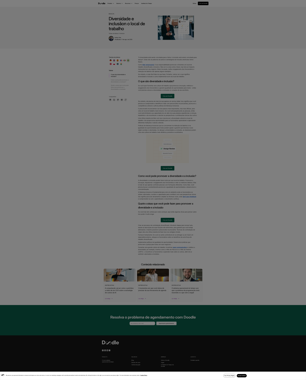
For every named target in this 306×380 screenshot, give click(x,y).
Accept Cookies (242, 375)
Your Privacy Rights (229, 375)
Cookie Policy (143, 375)
